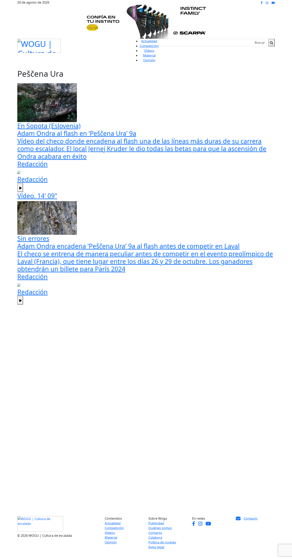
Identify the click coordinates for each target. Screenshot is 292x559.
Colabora (155, 537)
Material (149, 55)
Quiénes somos (160, 528)
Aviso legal (156, 547)
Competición (149, 46)
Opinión (149, 60)
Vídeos (149, 51)
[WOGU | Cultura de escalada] (39, 44)
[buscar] (271, 42)
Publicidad (156, 523)
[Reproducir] (20, 187)
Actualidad (149, 41)
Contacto (155, 533)
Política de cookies (162, 542)
